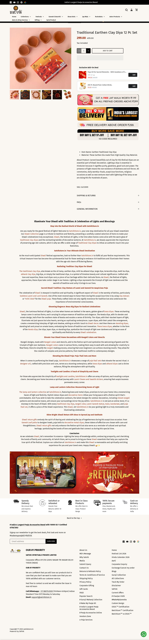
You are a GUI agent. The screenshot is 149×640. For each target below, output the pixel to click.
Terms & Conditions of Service (92, 575)
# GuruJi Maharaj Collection (91, 600)
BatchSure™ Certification (122, 610)
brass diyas (97, 364)
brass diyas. (109, 311)
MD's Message (85, 553)
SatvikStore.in (75, 231)
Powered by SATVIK (17, 631)
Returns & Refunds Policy (90, 571)
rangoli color (80, 404)
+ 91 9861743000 (46, 591)
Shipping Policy (86, 578)
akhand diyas (112, 364)
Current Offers (118, 593)
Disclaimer (116, 585)
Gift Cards (84, 589)
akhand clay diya (28, 274)
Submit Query (85, 564)
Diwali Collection (32, 234)
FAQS (82, 593)
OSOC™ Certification (120, 607)
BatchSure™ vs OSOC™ (122, 614)
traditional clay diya (65, 404)
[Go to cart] (136, 10)
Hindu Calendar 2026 (120, 557)
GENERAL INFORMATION (87, 209)
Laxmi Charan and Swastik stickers (88, 379)
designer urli (25, 364)
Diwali (56, 237)
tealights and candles (65, 376)
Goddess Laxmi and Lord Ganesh (33, 296)
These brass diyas (104, 326)
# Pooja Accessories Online (91, 613)
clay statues (124, 296)
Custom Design (118, 603)
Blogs (114, 571)
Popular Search (86, 596)
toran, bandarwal (112, 404)
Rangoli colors (50, 342)
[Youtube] (14, 2)
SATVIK (29, 535)
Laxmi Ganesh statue (95, 404)
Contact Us (84, 568)
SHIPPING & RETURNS (86, 195)
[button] (100, 57)
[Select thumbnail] (14, 94)
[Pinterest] (21, 2)
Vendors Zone (85, 616)
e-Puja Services (86, 620)
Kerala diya (33, 329)
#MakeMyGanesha (119, 600)
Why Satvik (84, 557)
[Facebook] (11, 2)
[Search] (126, 10)
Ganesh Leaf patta (29, 422)
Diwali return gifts (29, 420)
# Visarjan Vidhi (118, 596)
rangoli (50, 348)
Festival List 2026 (119, 553)
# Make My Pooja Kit (88, 603)
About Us (83, 550)
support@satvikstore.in (41, 597)
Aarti (114, 561)
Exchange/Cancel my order (123, 568)
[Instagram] (18, 2)
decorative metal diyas (74, 422)
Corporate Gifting (87, 585)
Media (82, 561)
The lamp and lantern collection (33, 392)
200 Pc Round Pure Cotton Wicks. (100, 85)
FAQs (79, 202)
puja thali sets (95, 361)
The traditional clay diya (29, 271)
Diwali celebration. (89, 332)
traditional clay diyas (29, 240)
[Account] (131, 10)
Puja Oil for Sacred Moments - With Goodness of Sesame (107, 72)
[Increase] (88, 50)
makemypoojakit (18, 535)
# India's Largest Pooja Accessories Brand (89, 608)
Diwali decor (93, 323)
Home (114, 550)
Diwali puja (46, 299)
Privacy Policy (85, 582)
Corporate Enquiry (119, 564)
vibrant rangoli (123, 398)
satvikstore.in (28, 629)
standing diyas (122, 323)
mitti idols (29, 299)
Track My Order (118, 582)
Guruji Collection (119, 575)
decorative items (75, 395)
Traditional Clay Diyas (87, 243)
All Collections (118, 578)
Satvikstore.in (70, 442)
